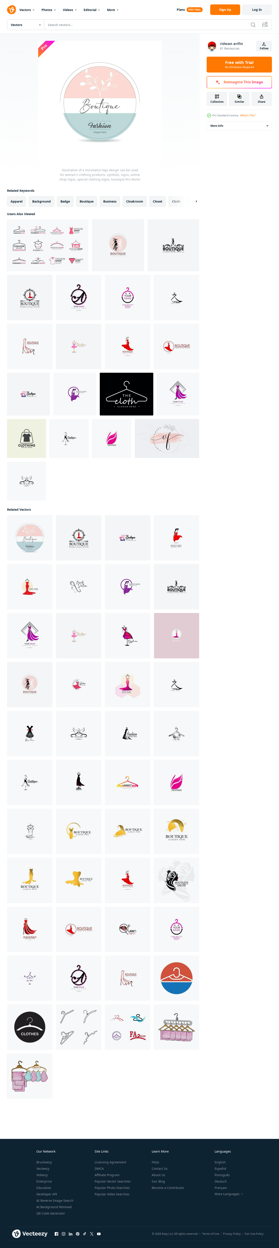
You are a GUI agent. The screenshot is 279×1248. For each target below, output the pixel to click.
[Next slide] (192, 201)
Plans (181, 9)
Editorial (90, 10)
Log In (257, 9)
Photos (46, 10)
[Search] (253, 24)
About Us (158, 1175)
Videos (68, 10)
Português (222, 1175)
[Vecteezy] (11, 9)
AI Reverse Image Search (54, 1200)
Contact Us (160, 1168)
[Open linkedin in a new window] (70, 1234)
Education (43, 1188)
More (111, 10)
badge (65, 201)
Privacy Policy (232, 1234)
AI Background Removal (54, 1207)
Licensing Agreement (110, 1162)
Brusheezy (44, 1162)
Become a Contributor (168, 1188)
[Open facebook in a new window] (56, 1234)
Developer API (46, 1194)
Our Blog (158, 1181)
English (220, 1162)
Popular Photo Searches (112, 1188)
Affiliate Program (107, 1175)
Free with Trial (239, 64)
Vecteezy (42, 1168)
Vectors (25, 10)
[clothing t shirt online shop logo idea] (26, 438)
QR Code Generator (50, 1213)
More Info (216, 126)
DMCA (99, 1168)
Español (220, 1168)
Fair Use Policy (254, 1234)
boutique (87, 201)
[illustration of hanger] (176, 1027)
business (109, 201)
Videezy (42, 1175)
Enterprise (44, 1181)
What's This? (247, 115)
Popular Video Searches (112, 1194)
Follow (264, 48)
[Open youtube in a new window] (99, 1234)
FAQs (155, 1162)
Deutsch (221, 1181)
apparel (16, 201)
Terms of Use (210, 1234)
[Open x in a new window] (92, 1234)
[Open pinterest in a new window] (77, 1234)
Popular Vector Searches (113, 1181)
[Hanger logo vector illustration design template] (127, 1027)
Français (221, 1188)
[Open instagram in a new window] (63, 1234)
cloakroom (134, 201)
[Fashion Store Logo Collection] (47, 245)
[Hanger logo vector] (176, 978)
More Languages (227, 1194)
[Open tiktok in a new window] (84, 1234)
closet (157, 201)
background (41, 201)
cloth (176, 201)
